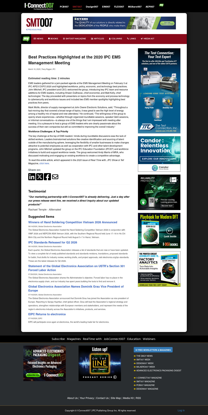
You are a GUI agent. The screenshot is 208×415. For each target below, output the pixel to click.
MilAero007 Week (145, 366)
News (40, 38)
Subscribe (58, 339)
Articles (99, 38)
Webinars (149, 339)
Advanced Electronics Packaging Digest (158, 370)
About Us (72, 398)
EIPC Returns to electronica (47, 314)
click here (44, 163)
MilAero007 (135, 7)
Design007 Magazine (147, 388)
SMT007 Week (143, 359)
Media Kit (128, 398)
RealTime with (92, 339)
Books (54, 38)
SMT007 (77, 7)
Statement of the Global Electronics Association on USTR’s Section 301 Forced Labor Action (76, 268)
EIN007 (106, 7)
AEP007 (150, 7)
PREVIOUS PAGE (34, 29)
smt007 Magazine (76, 38)
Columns (116, 38)
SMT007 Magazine (145, 381)
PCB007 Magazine (145, 385)
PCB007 (64, 7)
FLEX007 (119, 7)
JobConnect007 (114, 339)
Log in (181, 410)
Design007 (92, 7)
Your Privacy (87, 398)
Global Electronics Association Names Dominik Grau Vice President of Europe (76, 288)
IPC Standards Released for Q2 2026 (52, 242)
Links (133, 38)
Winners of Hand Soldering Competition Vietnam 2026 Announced (72, 222)
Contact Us (102, 398)
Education (134, 339)
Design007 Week (145, 363)
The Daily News (144, 355)
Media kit (149, 38)
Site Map (116, 398)
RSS (138, 398)
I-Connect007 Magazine (149, 377)
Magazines (74, 339)
